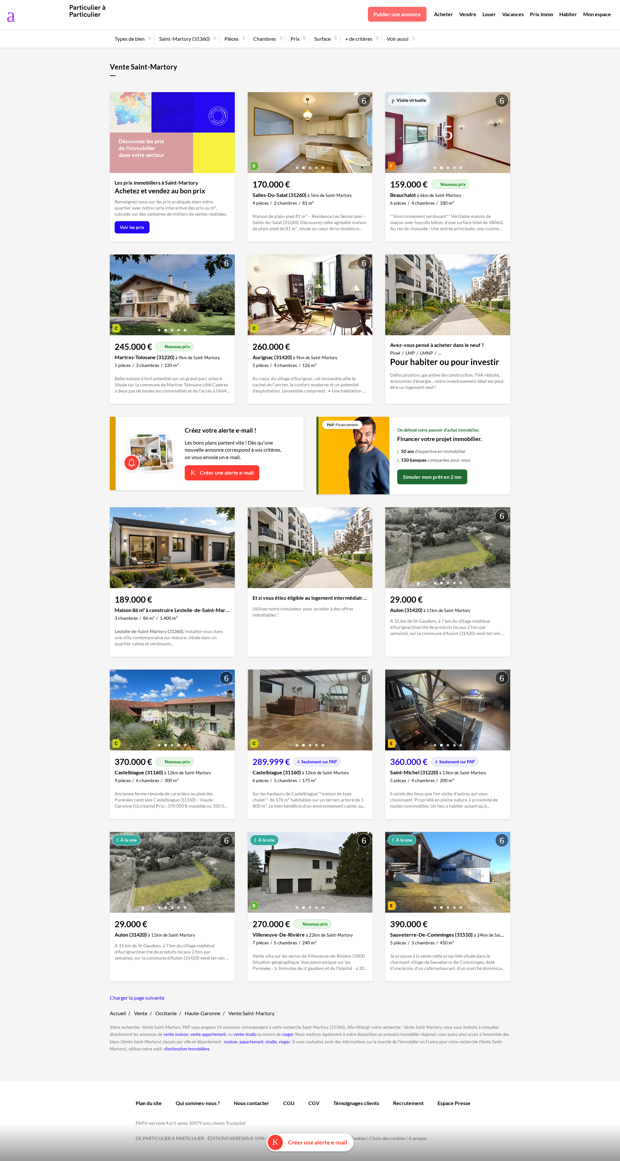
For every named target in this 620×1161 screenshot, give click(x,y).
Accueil (118, 1013)
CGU (288, 1103)
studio (271, 1041)
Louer (489, 14)
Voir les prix (132, 227)
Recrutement (408, 1103)
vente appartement (208, 1034)
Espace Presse (454, 1103)
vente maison (175, 1034)
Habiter (568, 14)
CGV (313, 1103)
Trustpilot (235, 1123)
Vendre (467, 14)
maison (230, 1041)
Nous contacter (251, 1103)
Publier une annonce (397, 14)
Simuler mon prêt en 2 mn (432, 477)
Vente (140, 1013)
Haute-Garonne (202, 1013)
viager (287, 1034)
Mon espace (597, 14)
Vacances (513, 14)
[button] (297, 165)
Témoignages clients (356, 1103)
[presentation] (254, 134)
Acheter (443, 14)
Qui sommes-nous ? (198, 1103)
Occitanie (166, 1013)
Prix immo (541, 14)
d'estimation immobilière (187, 1048)
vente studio (244, 1034)
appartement (251, 1041)
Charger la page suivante (137, 997)
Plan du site (149, 1103)
